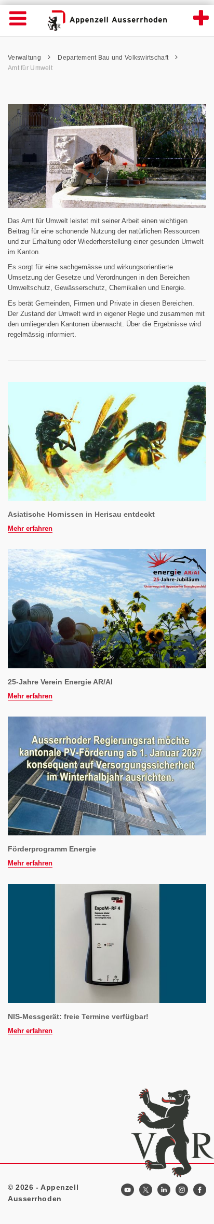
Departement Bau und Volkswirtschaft (114, 57)
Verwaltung (25, 57)
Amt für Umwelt (30, 68)
